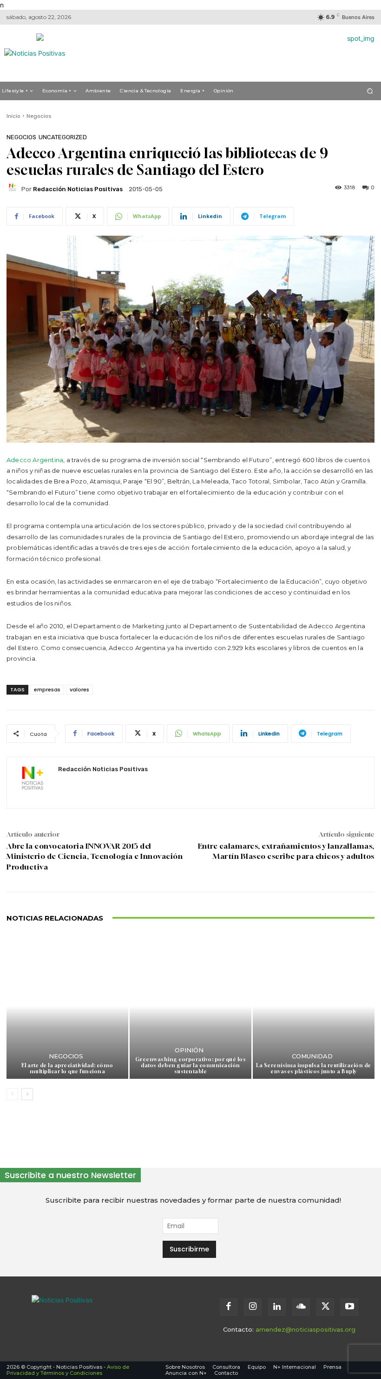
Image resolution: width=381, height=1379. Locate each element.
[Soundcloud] (301, 1307)
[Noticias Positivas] (92, 1311)
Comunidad (312, 1056)
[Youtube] (349, 1307)
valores (79, 689)
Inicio (13, 116)
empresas (47, 689)
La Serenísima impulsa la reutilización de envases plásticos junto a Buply (313, 1068)
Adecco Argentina (35, 460)
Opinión (189, 1050)
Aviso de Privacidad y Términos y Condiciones (68, 1370)
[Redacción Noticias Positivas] (14, 189)
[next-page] (27, 1094)
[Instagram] (253, 1307)
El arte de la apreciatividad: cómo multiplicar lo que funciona (67, 1068)
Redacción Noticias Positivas (78, 189)
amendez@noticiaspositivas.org (305, 1329)
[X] (325, 1307)
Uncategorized (63, 137)
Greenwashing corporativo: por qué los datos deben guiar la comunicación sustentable (190, 1065)
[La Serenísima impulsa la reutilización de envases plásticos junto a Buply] (313, 1006)
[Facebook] (228, 1307)
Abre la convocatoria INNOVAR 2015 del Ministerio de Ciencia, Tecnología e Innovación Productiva (95, 856)
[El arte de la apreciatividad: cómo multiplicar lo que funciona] (67, 1006)
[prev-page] (12, 1094)
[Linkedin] (277, 1307)
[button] (370, 91)
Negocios (39, 116)
